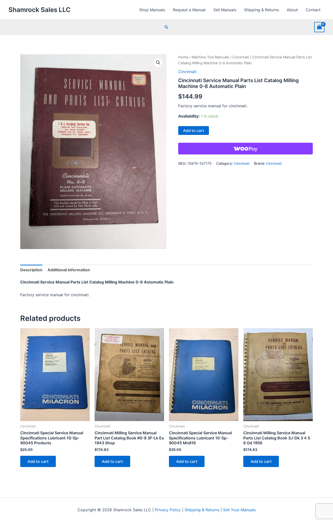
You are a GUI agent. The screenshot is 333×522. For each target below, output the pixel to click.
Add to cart (193, 130)
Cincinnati (240, 57)
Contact (313, 9)
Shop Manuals (152, 9)
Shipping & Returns (261, 9)
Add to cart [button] (38, 461)
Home (183, 57)
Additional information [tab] (69, 269)
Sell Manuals (224, 9)
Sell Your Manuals (239, 509)
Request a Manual (189, 9)
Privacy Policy (168, 509)
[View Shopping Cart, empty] (319, 27)
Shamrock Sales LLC (39, 9)
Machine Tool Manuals (210, 57)
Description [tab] (31, 269)
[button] (166, 27)
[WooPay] (245, 148)
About (292, 9)
